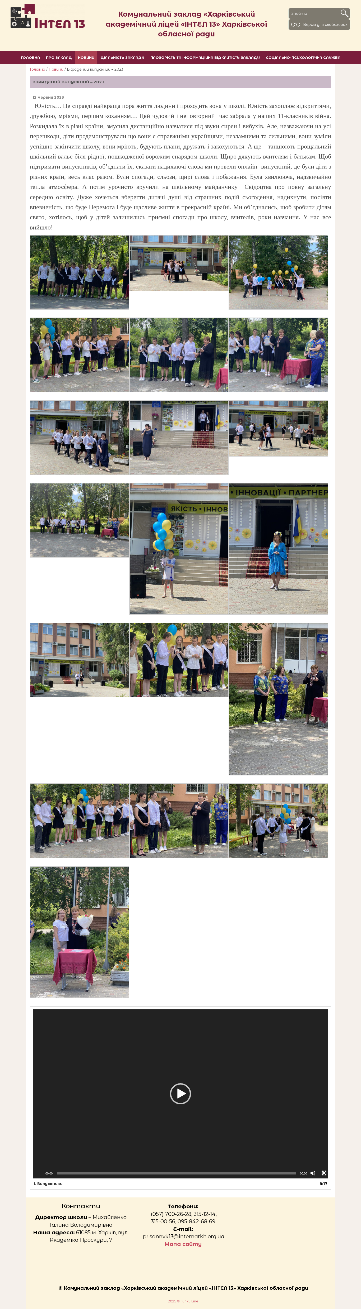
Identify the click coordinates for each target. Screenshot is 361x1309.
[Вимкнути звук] (313, 1173)
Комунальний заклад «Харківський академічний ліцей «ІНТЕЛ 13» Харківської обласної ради (186, 24)
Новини (56, 69)
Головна (37, 69)
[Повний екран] (324, 1173)
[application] (180, 1093)
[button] (180, 1093)
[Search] (344, 13)
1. (48, 1183)
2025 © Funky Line (183, 1301)
